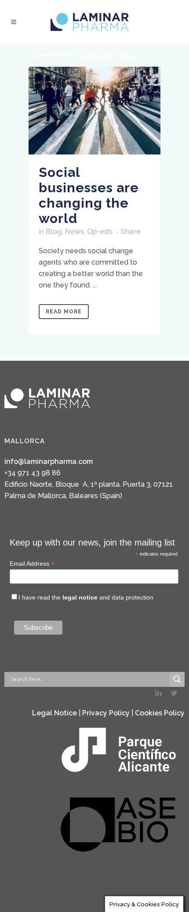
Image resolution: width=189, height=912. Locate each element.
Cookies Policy (160, 713)
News (74, 231)
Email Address (32, 564)
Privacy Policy (106, 713)
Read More (64, 312)
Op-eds (100, 231)
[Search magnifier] (177, 679)
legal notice (80, 597)
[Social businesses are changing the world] (94, 110)
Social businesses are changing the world (89, 195)
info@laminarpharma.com (48, 461)
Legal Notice (54, 713)
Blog (54, 231)
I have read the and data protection (85, 597)
